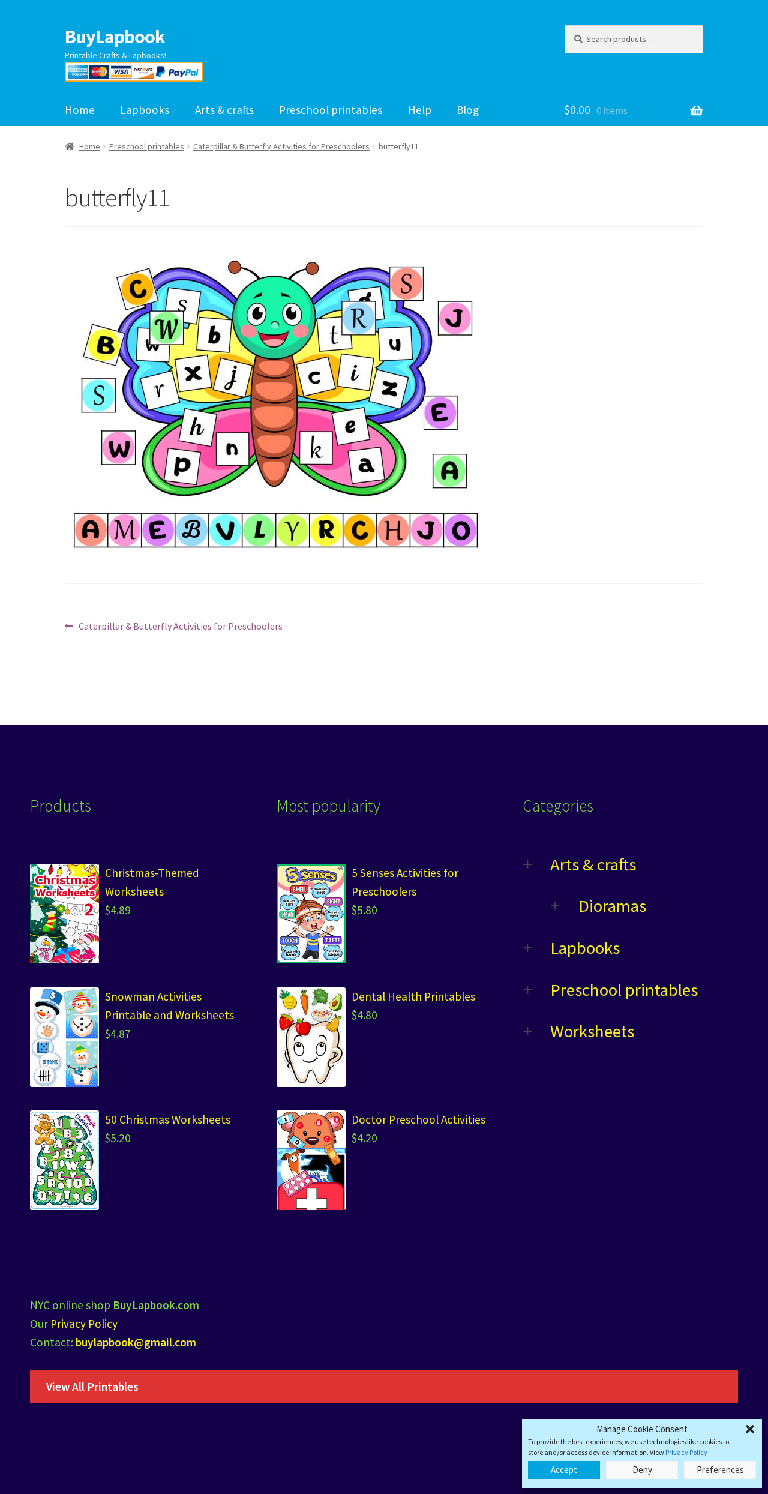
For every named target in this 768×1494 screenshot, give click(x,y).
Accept (564, 1469)
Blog (468, 110)
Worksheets (592, 1031)
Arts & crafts (224, 110)
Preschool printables (330, 110)
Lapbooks (144, 110)
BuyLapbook (115, 37)
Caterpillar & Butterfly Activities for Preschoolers (281, 146)
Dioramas (612, 906)
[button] (750, 1429)
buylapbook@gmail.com (136, 1342)
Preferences (720, 1469)
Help (419, 110)
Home (80, 110)
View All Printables (92, 1386)
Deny (642, 1469)
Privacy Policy (686, 1452)
